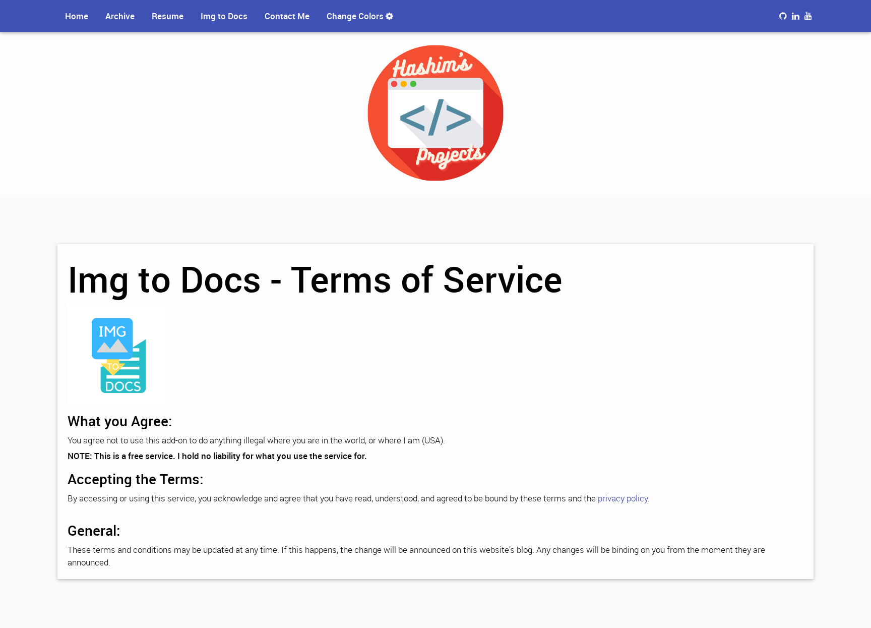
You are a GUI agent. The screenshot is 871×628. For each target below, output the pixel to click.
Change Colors (356, 16)
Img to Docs (224, 16)
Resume (167, 16)
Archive (120, 16)
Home (76, 16)
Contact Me (287, 16)
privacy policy (623, 498)
